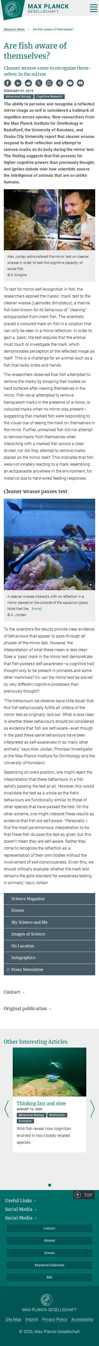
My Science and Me (29, 922)
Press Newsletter (27, 969)
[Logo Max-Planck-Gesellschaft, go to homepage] (42, 10)
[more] (37, 609)
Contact (49, 1228)
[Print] (80, 83)
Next (92, 1109)
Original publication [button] (26, 1008)
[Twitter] (39, 83)
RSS (49, 1277)
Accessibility (82, 1319)
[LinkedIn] (18, 83)
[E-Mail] (70, 83)
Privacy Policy (54, 1319)
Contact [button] (12, 992)
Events (17, 910)
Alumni (49, 1240)
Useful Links (19, 1200)
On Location (22, 946)
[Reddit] (28, 83)
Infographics (23, 957)
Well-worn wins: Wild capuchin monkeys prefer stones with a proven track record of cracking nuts (49, 1112)
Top (88, 1195)
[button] (91, 245)
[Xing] (59, 83)
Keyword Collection (49, 1265)
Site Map (13, 1319)
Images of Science (28, 934)
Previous (6, 1109)
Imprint (31, 1319)
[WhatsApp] (49, 83)
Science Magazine (28, 898)
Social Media (19, 1209)
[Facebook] (7, 83)
